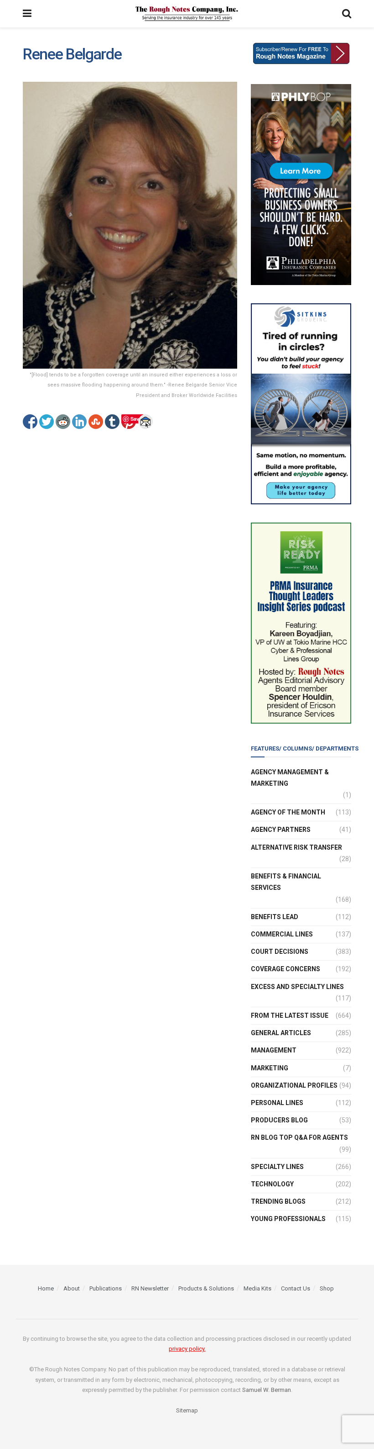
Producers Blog (279, 1120)
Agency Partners (281, 829)
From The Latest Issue (289, 1015)
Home (46, 1288)
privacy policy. (187, 1348)
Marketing (269, 1068)
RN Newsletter (150, 1288)
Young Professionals (288, 1218)
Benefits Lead (274, 916)
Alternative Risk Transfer (296, 847)
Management (273, 1050)
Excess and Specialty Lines (297, 986)
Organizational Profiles (294, 1085)
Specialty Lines (277, 1166)
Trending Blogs (278, 1201)
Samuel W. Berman (266, 1389)
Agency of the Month (288, 812)
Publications (105, 1288)
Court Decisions (279, 951)
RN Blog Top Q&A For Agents (299, 1137)
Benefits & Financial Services (286, 882)
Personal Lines (277, 1102)
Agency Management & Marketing (290, 777)
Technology (272, 1184)
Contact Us (295, 1288)
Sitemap (187, 1410)
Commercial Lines (282, 934)
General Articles (281, 1033)
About (71, 1288)
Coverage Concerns (285, 969)
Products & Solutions (206, 1288)
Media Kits (257, 1288)
